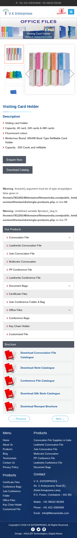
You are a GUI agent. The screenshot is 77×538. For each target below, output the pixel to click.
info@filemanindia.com (55, 513)
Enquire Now (14, 159)
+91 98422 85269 (51, 3)
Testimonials (9, 458)
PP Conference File (20, 269)
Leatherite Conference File (25, 277)
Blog (5, 453)
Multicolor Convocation (22, 261)
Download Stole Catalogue (38, 367)
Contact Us (9, 462)
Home (28, 37)
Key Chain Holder (19, 326)
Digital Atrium (55, 533)
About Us (8, 444)
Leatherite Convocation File (25, 245)
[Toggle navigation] (71, 12)
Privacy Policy (11, 467)
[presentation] (27, 73)
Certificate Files (18, 293)
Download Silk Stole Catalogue (40, 393)
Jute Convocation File (22, 253)
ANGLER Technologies (35, 533)
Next (60, 418)
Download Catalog (18, 169)
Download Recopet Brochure (39, 406)
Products (8, 449)
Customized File (18, 334)
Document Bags (42, 467)
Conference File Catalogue (38, 380)
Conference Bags (19, 318)
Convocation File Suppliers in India (52, 440)
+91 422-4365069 (28, 3)
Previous (19, 418)
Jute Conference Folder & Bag (27, 301)
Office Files (9, 500)
